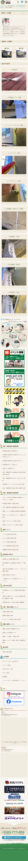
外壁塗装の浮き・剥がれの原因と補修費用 (13, 602)
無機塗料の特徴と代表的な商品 (11, 549)
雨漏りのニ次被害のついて (9, 632)
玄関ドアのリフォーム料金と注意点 (12, 521)
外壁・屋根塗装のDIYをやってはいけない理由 (14, 479)
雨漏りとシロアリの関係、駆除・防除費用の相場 (14, 641)
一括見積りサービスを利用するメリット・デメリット (14, 580)
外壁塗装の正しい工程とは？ (10, 464)
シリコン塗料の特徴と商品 (9, 542)
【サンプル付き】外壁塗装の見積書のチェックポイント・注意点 (14, 498)
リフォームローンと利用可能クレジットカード (14, 681)
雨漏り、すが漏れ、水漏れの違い (11, 636)
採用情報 (5, 676)
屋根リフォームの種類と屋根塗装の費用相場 (14, 511)
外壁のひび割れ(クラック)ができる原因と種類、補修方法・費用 (14, 597)
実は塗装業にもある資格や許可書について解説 (14, 564)
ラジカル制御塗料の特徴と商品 (11, 545)
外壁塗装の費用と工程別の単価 (11, 503)
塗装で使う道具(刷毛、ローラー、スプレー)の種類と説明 (14, 570)
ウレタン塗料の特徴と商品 (9, 538)
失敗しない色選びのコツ (9, 468)
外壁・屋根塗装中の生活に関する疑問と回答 (14, 488)
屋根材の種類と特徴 (8, 615)
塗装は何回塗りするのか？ (9, 575)
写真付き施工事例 (7, 651)
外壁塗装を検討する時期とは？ (11, 451)
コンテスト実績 (7, 665)
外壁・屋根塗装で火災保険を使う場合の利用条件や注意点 (14, 473)
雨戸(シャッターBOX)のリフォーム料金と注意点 (14, 516)
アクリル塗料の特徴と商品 (9, 534)
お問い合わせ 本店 (8, 669)
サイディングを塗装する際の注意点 (12, 619)
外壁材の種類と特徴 (8, 611)
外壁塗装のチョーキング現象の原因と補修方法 (14, 591)
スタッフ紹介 (6, 672)
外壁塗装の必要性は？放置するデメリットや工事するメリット (14, 456)
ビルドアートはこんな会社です (11, 661)
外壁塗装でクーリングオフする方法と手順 (13, 484)
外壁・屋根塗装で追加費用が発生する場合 (13, 507)
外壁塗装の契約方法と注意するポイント (13, 460)
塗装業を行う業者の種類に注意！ (11, 559)
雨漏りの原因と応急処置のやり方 (11, 628)
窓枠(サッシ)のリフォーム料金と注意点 (13, 524)
